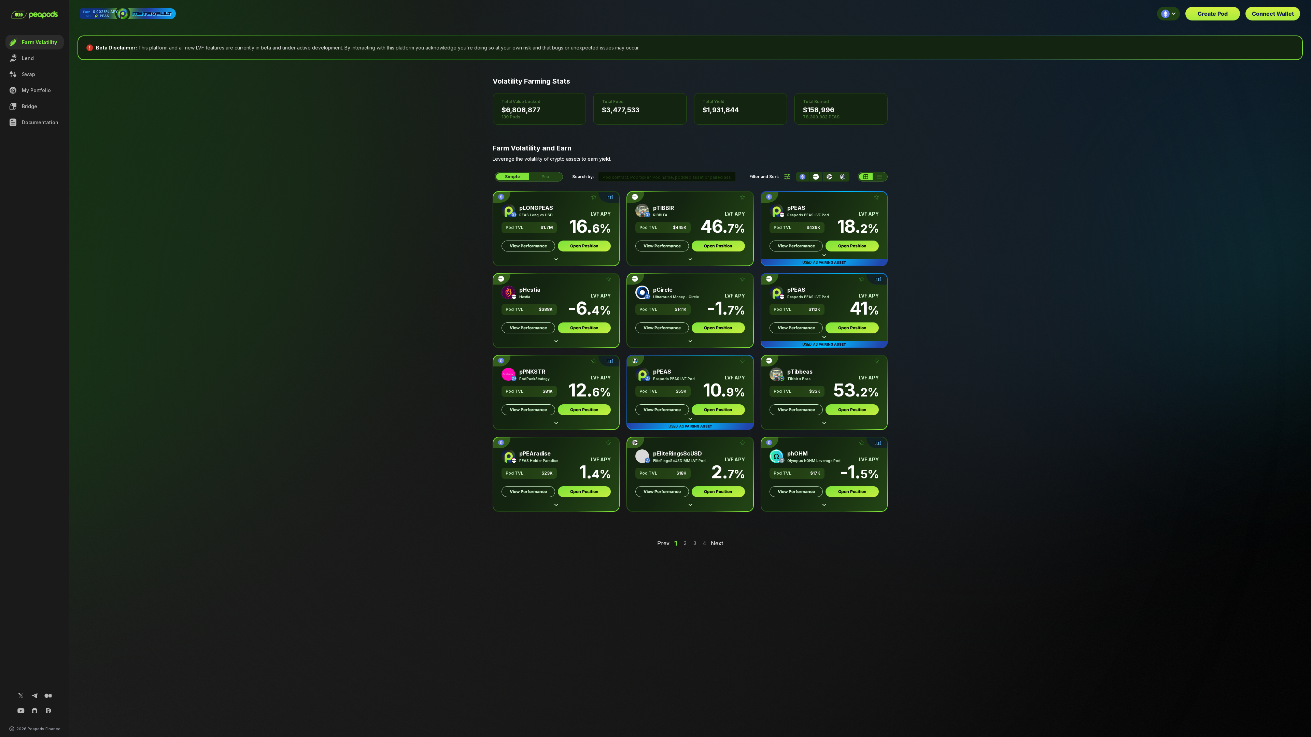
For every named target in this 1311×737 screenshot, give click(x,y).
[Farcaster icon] (34, 710)
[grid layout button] (866, 176)
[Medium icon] (48, 695)
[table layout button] (879, 176)
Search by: (583, 176)
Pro (545, 176)
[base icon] (815, 177)
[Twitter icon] (21, 695)
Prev (663, 543)
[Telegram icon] (34, 695)
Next (717, 543)
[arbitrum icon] (842, 177)
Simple (512, 176)
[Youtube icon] (21, 710)
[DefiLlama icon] (48, 710)
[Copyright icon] (11, 728)
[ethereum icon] (802, 177)
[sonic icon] (829, 177)
